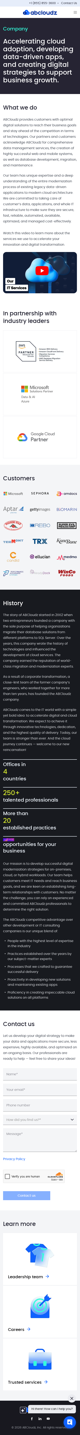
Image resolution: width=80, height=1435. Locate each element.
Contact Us (69, 3)
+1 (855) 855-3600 (42, 3)
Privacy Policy (14, 1159)
